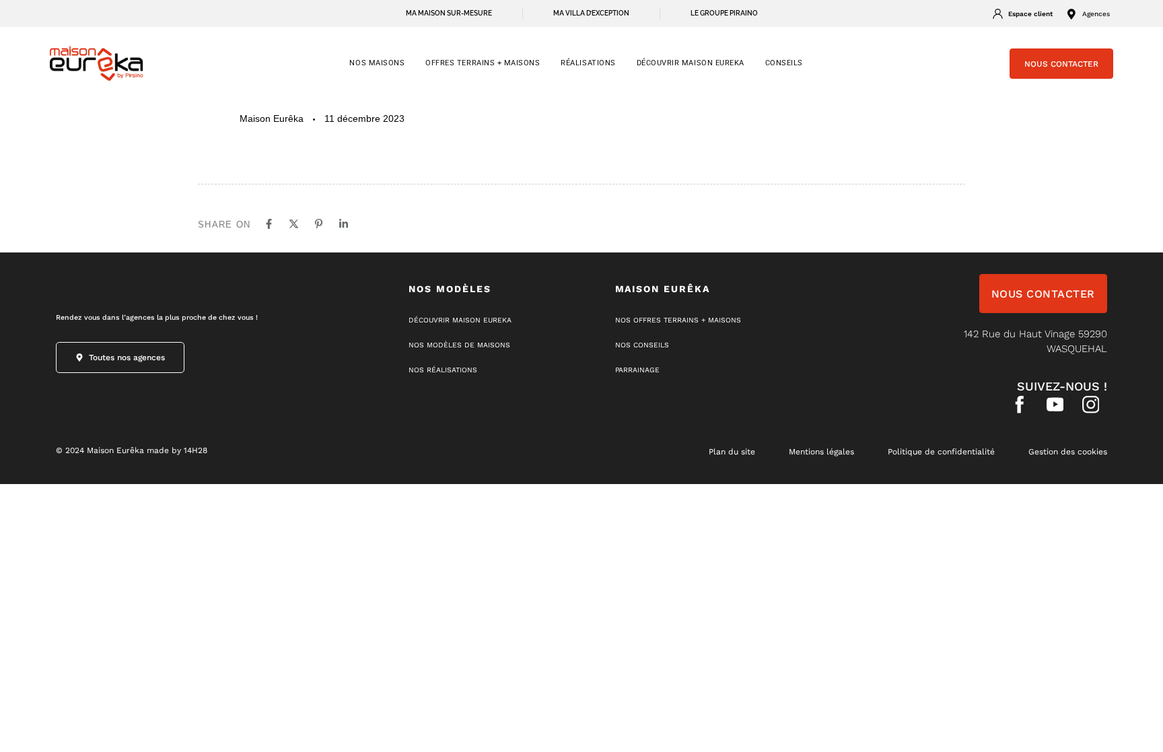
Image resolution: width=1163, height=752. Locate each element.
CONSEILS (784, 63)
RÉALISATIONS (588, 63)
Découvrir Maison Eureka (690, 63)
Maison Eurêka (272, 118)
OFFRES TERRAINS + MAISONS (482, 63)
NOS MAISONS (376, 63)
